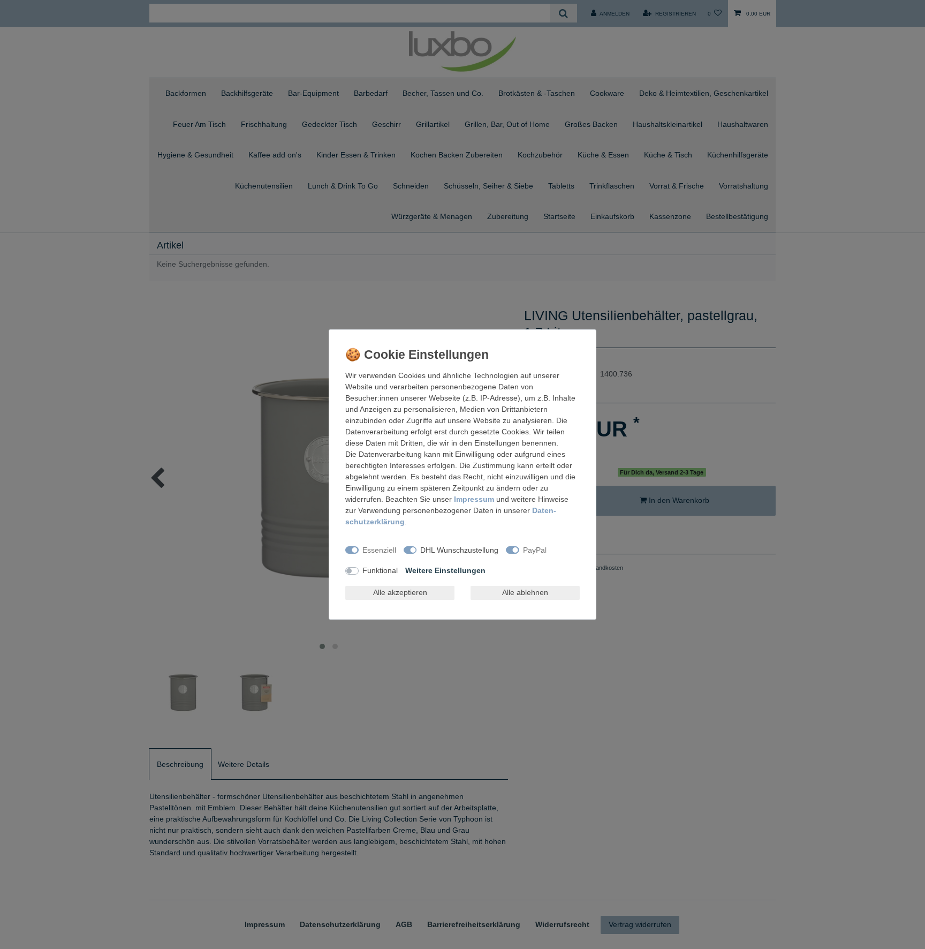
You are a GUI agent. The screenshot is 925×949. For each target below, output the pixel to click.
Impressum (474, 499)
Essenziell (379, 550)
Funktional (380, 570)
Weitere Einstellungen (445, 570)
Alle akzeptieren (400, 592)
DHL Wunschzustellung (459, 550)
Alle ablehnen (525, 592)
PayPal (535, 550)
